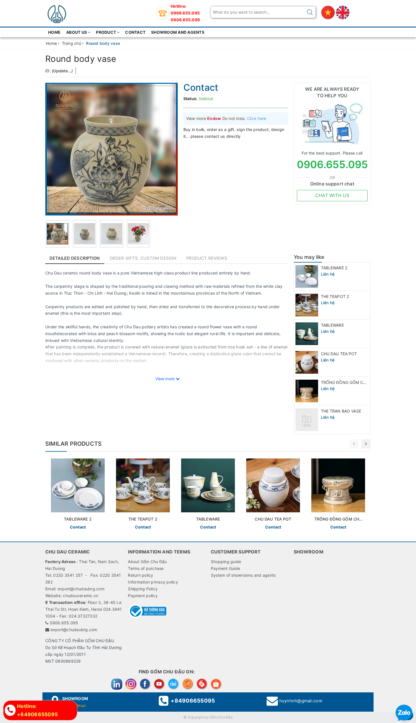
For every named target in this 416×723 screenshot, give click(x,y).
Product (106, 32)
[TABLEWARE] (208, 495)
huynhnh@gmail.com (300, 700)
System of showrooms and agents (243, 575)
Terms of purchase (146, 568)
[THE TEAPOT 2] (143, 495)
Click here (256, 118)
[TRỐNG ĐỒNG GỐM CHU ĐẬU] (338, 495)
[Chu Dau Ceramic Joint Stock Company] (56, 12)
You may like (309, 257)
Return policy (140, 575)
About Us (76, 32)
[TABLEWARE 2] (78, 495)
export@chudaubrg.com (74, 629)
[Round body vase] (57, 234)
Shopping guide (226, 561)
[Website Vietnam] (328, 12)
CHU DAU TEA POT (339, 353)
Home (54, 32)
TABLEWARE (332, 325)
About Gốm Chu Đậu (147, 561)
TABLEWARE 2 (334, 267)
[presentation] (354, 444)
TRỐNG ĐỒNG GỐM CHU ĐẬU (349, 382)
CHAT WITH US (332, 195)
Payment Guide (225, 568)
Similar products (73, 443)
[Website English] (342, 12)
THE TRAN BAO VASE (341, 411)
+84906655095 (193, 700)
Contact (135, 32)
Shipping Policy (143, 588)
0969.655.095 (185, 12)
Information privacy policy (153, 582)
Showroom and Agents (177, 32)
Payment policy (143, 595)
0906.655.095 (185, 19)
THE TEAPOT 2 (335, 296)
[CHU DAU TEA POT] (273, 495)
